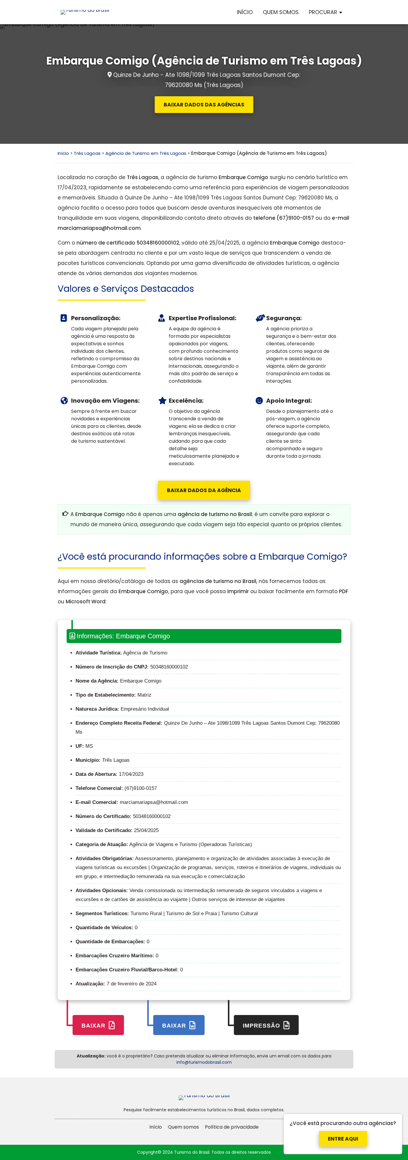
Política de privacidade (232, 1127)
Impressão (262, 1025)
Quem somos (183, 1127)
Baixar (94, 1025)
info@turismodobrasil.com (204, 1062)
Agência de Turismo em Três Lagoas (145, 153)
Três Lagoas (87, 153)
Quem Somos (281, 12)
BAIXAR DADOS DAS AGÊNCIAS (204, 104)
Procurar (323, 12)
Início (245, 12)
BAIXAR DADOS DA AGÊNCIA (204, 490)
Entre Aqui (343, 1134)
